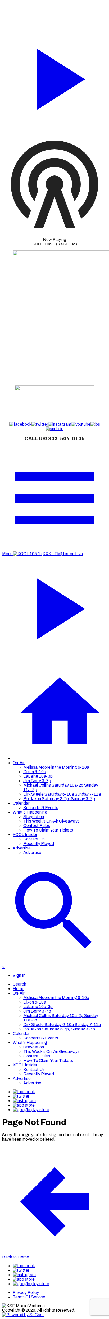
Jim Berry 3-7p (37, 780)
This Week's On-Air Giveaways (51, 821)
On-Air (19, 762)
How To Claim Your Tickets (48, 830)
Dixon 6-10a (34, 771)
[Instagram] (24, 1100)
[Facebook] (24, 1091)
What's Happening (30, 812)
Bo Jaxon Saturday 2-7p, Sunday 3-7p (59, 798)
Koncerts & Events (40, 807)
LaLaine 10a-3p (38, 776)
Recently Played (38, 843)
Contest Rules (36, 825)
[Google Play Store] (31, 1109)
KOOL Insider (25, 834)
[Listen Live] (54, 77)
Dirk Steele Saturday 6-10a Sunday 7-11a (62, 794)
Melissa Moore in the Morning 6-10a (56, 767)
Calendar (21, 803)
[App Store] (24, 1105)
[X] (21, 1096)
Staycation (33, 816)
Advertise (22, 848)
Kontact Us (34, 839)
